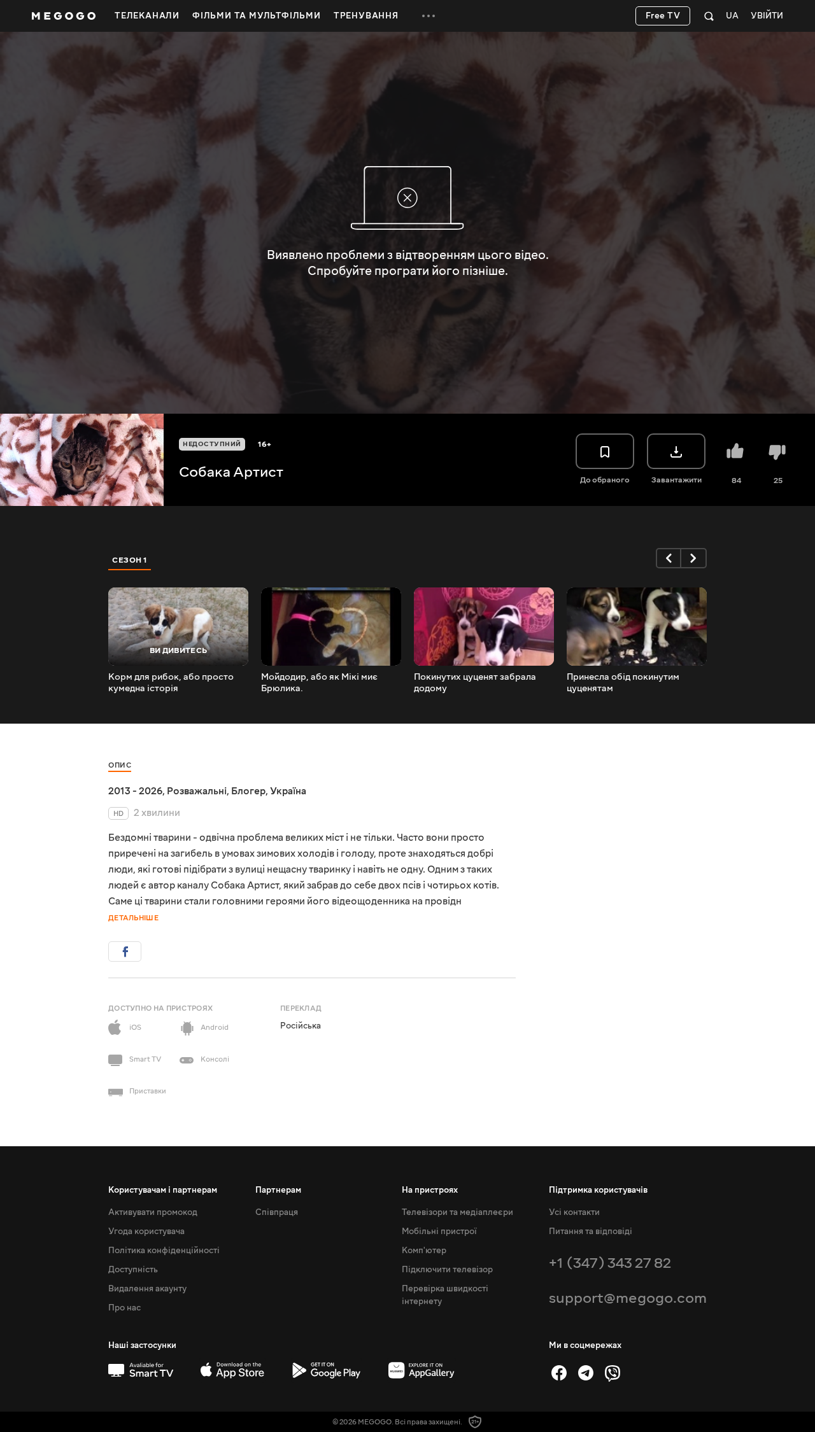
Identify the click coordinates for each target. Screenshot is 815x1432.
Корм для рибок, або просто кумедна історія (171, 682)
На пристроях (430, 1190)
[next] (694, 558)
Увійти (767, 16)
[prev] (668, 558)
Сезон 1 (130, 560)
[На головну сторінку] (64, 16)
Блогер (248, 791)
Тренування (366, 16)
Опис (119, 765)
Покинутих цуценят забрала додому (475, 682)
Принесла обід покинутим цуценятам (623, 682)
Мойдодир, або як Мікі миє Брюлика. (319, 682)
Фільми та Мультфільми (256, 16)
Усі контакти (574, 1212)
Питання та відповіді (590, 1231)
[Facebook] (559, 1373)
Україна (288, 791)
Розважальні (197, 791)
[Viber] (612, 1373)
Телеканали (147, 16)
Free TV (663, 16)
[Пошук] (709, 16)
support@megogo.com (628, 1298)
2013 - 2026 (135, 791)
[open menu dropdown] (428, 16)
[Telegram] (586, 1373)
